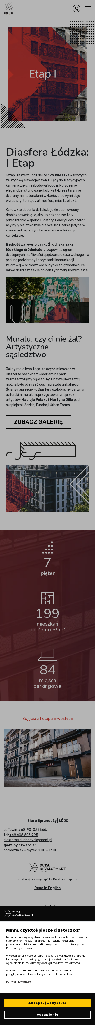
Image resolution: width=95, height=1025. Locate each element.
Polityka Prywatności (19, 982)
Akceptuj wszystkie (47, 1003)
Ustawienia (47, 1015)
